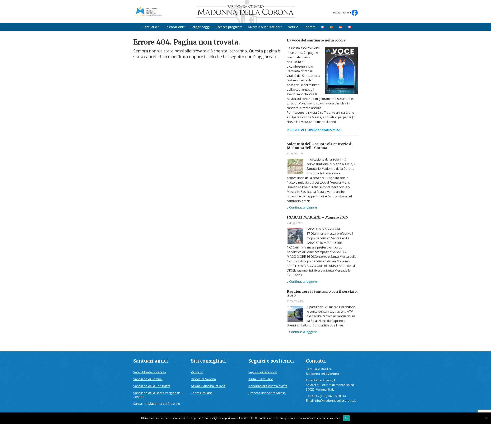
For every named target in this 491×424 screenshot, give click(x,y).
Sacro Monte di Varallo (149, 372)
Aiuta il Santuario (260, 379)
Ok (346, 418)
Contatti (310, 27)
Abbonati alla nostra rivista (267, 386)
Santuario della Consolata (151, 386)
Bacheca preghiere (228, 27)
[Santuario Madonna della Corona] (245, 11)
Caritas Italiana (202, 393)
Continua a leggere (303, 207)
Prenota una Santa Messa (267, 393)
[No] (486, 418)
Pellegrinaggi (200, 27)
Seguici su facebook (262, 372)
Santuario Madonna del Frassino (156, 404)
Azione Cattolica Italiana (208, 386)
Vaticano (197, 372)
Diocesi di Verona (203, 379)
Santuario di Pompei (147, 379)
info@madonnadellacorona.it (335, 400)
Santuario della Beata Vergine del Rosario (157, 395)
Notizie (293, 27)
